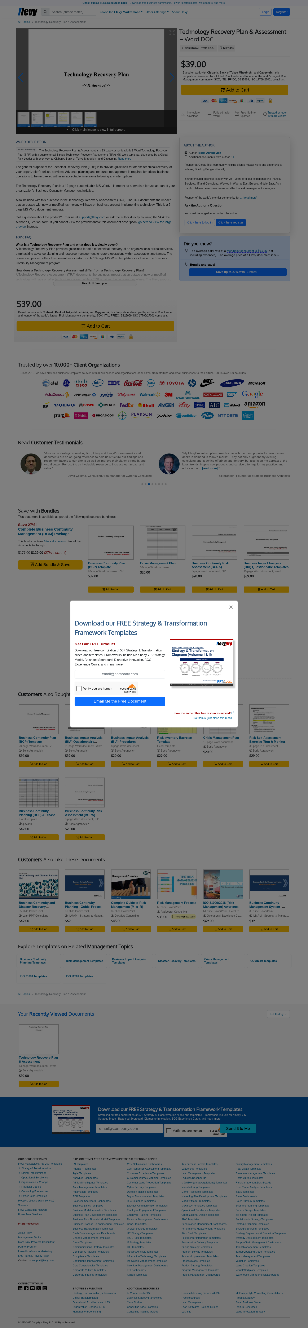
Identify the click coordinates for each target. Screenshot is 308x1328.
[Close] (231, 607)
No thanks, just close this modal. (213, 718)
